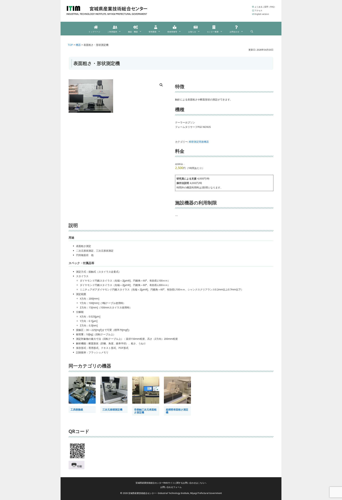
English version (261, 14)
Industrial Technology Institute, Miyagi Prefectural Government (190, 493)
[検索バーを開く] (252, 30)
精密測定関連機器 (199, 141)
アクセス (258, 10)
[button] (161, 85)
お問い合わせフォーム (171, 487)
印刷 (79, 466)
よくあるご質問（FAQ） (265, 6)
